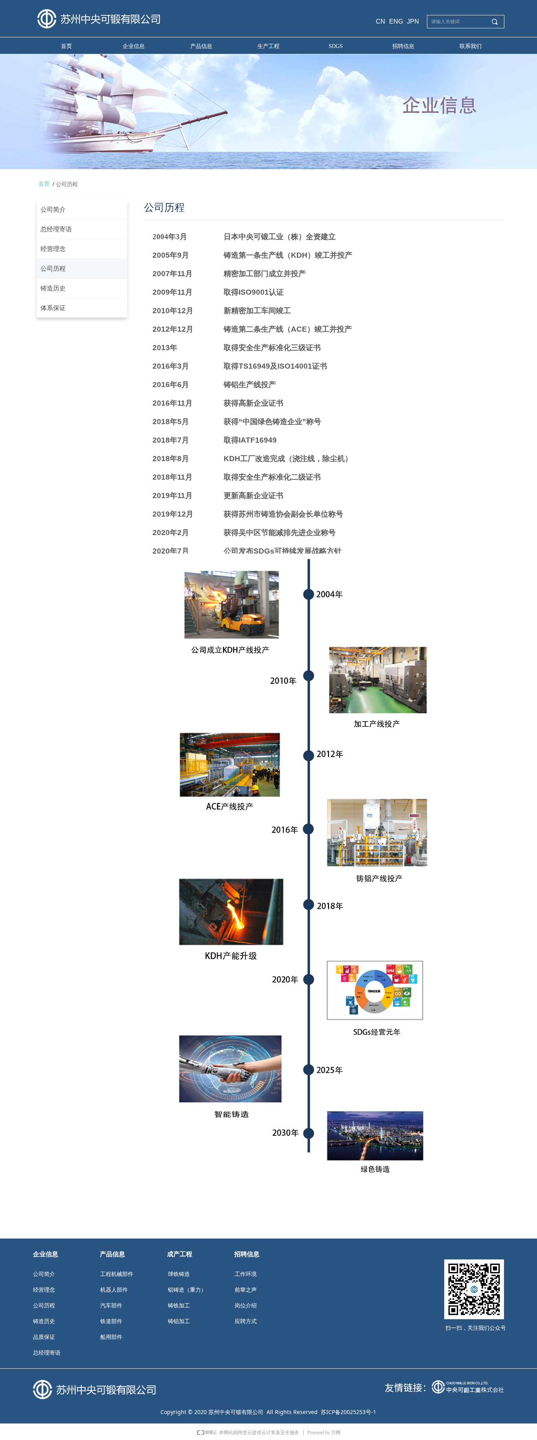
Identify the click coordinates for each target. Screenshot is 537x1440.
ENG (396, 21)
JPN (413, 21)
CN (380, 21)
